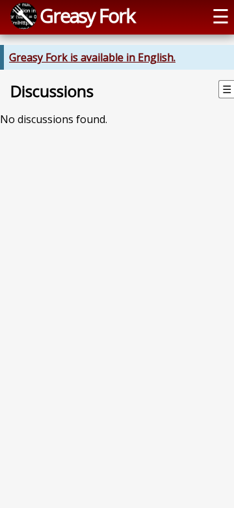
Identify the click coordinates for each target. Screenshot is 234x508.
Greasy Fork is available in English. (92, 57)
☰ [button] (220, 16)
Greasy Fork (87, 15)
